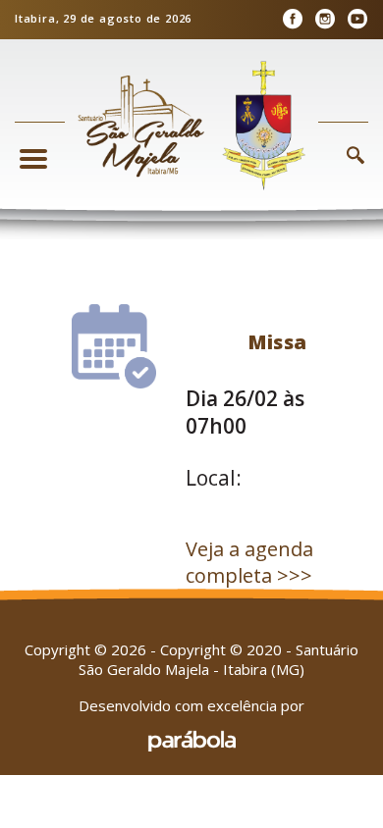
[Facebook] (292, 19)
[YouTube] (357, 19)
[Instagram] (324, 19)
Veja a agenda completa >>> (249, 562)
